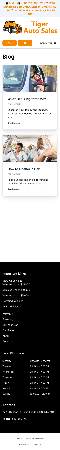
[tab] (13, 354)
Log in (19, 438)
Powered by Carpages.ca (30, 444)
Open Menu (45, 42)
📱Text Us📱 (13, 3)
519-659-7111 (36, 3)
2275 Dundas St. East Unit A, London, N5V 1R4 (30, 7)
